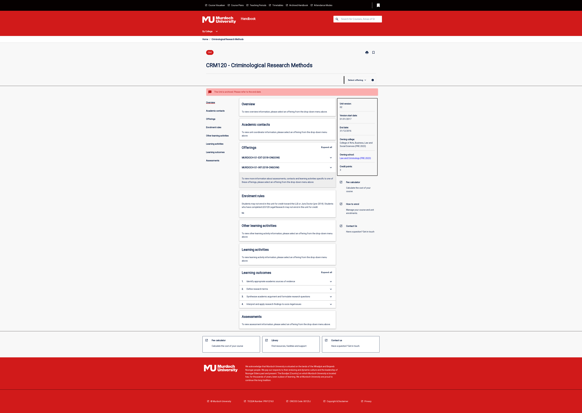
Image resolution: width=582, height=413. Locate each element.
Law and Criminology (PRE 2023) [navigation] (355, 158)
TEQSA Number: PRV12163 (260, 401)
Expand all (326, 147)
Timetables (277, 5)
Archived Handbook (298, 5)
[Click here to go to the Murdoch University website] (219, 20)
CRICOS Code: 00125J (300, 401)
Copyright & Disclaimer (337, 401)
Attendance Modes (323, 5)
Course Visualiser (217, 5)
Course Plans (237, 5)
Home (205, 39)
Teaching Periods (258, 5)
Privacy (368, 401)
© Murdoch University (221, 401)
